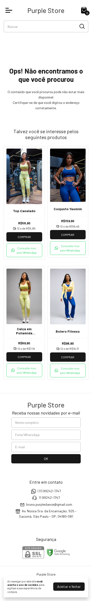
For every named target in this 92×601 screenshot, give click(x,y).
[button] (24, 250)
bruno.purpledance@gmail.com (49, 504)
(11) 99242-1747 (49, 491)
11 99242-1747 (49, 498)
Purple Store (46, 10)
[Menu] (10, 10)
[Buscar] (82, 26)
